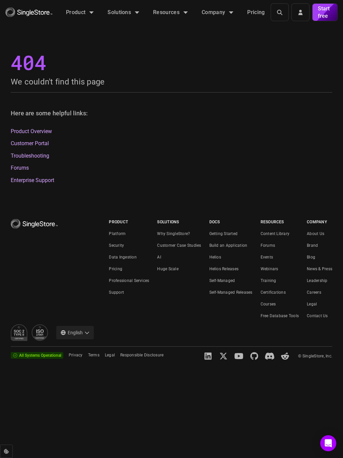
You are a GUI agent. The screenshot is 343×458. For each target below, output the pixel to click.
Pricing (115, 269)
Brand (312, 245)
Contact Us (317, 315)
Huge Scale (167, 269)
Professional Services (129, 280)
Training (268, 280)
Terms (93, 355)
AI (159, 257)
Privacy (76, 355)
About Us (315, 233)
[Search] (280, 12)
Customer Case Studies (179, 245)
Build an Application (228, 245)
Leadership (317, 280)
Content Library (275, 233)
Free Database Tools (280, 315)
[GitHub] (254, 356)
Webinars (269, 269)
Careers (314, 292)
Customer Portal (30, 143)
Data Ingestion (122, 257)
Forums (20, 168)
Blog (311, 257)
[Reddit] (285, 356)
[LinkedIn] (208, 356)
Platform (117, 233)
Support (116, 292)
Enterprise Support (32, 180)
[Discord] (270, 356)
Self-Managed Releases (231, 292)
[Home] (28, 12)
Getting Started (223, 233)
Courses (268, 304)
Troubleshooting (30, 156)
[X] (223, 356)
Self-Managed (222, 280)
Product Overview (31, 131)
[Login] (300, 12)
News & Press (319, 269)
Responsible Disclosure (141, 355)
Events (267, 257)
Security (116, 245)
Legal (312, 304)
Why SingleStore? (173, 233)
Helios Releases (224, 269)
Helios (215, 257)
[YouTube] (239, 356)
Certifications (273, 292)
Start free (324, 12)
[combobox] (75, 332)
